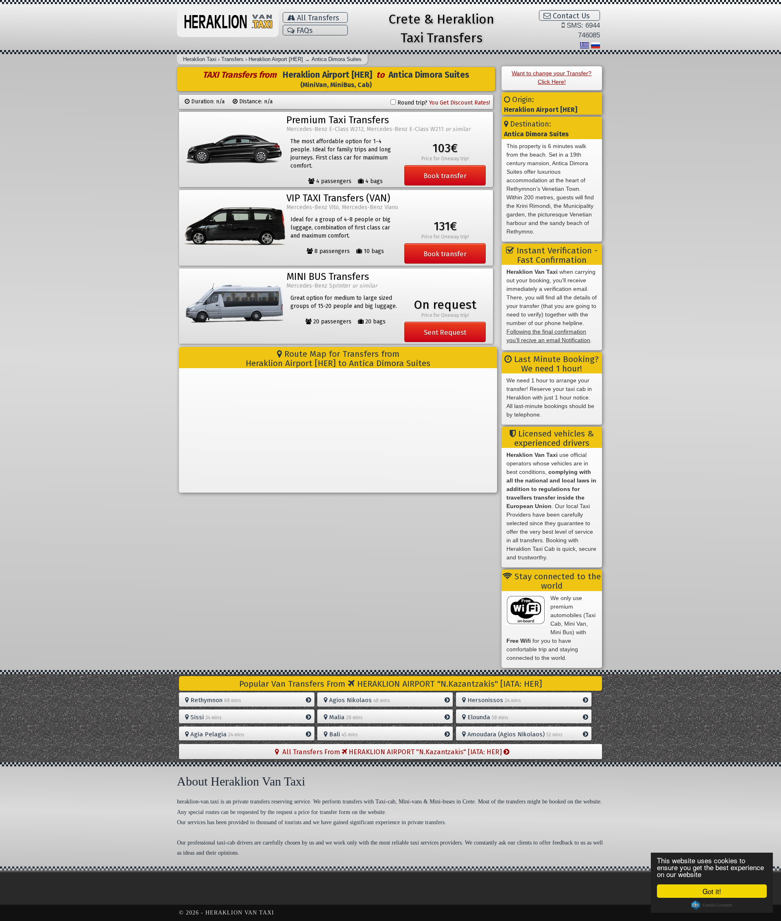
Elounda (487, 717)
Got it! (711, 891)
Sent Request (445, 332)
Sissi (205, 717)
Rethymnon (215, 700)
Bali (342, 734)
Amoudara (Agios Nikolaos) (514, 734)
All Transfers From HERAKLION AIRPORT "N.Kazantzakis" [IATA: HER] (391, 752)
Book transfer (445, 176)
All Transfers (317, 17)
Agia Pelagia (216, 734)
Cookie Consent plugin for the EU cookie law (712, 905)
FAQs (304, 30)
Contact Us (570, 15)
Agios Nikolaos (358, 700)
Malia (345, 717)
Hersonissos (493, 700)
